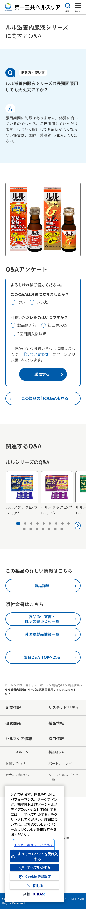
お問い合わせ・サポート (32, 685)
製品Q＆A (56, 752)
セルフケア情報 (18, 739)
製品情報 (56, 723)
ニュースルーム (16, 752)
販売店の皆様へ (17, 775)
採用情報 (56, 739)
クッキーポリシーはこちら (34, 845)
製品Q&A (58, 685)
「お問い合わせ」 (37, 354)
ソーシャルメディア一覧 (63, 777)
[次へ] (78, 525)
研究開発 (13, 723)
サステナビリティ (63, 708)
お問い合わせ (15, 763)
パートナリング (60, 763)
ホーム (9, 685)
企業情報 (13, 708)
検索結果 (74, 685)
